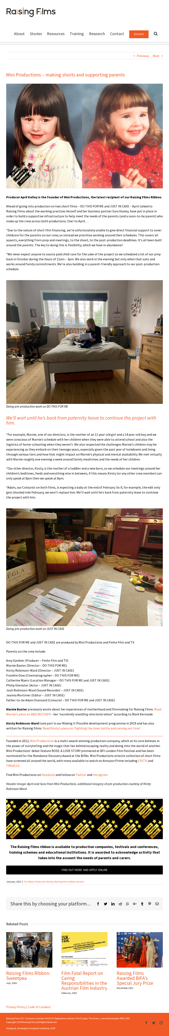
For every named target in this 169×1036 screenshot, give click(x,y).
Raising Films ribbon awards (69, 881)
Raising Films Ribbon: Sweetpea (28, 975)
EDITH (142, 761)
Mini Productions (42, 741)
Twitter (81, 775)
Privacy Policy (16, 1007)
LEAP (52, 1028)
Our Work (29, 881)
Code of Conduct (39, 1007)
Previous (143, 56)
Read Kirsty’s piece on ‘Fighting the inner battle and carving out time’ (92, 728)
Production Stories (44, 881)
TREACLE (12, 766)
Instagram (100, 775)
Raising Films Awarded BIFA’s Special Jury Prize (135, 978)
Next (156, 56)
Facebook (48, 775)
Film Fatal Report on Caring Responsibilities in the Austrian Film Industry (84, 980)
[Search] (156, 33)
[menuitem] (19, 33)
